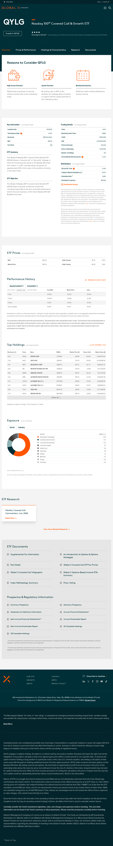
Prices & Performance (26, 50)
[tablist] (56, 286)
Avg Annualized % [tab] (17, 286)
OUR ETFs (31, 677)
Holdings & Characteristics (53, 50)
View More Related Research (55, 529)
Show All (57, 398)
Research (75, 50)
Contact (105, 2)
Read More (9, 518)
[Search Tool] (110, 8)
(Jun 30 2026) (32, 290)
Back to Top (10, 840)
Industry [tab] (21, 427)
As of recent (11, 290)
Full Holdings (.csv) (98, 345)
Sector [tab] (12, 427)
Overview (6, 50)
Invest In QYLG (12, 33)
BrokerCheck (90, 700)
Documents (90, 50)
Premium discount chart (97, 280)
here (87, 203)
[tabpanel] (56, 298)
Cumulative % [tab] (32, 286)
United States (9, 2)
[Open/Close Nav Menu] (105, 8)
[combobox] (21, 290)
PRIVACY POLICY (59, 684)
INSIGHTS (31, 680)
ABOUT (29, 684)
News (99, 2)
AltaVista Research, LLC (17, 470)
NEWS (54, 680)
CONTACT (56, 677)
